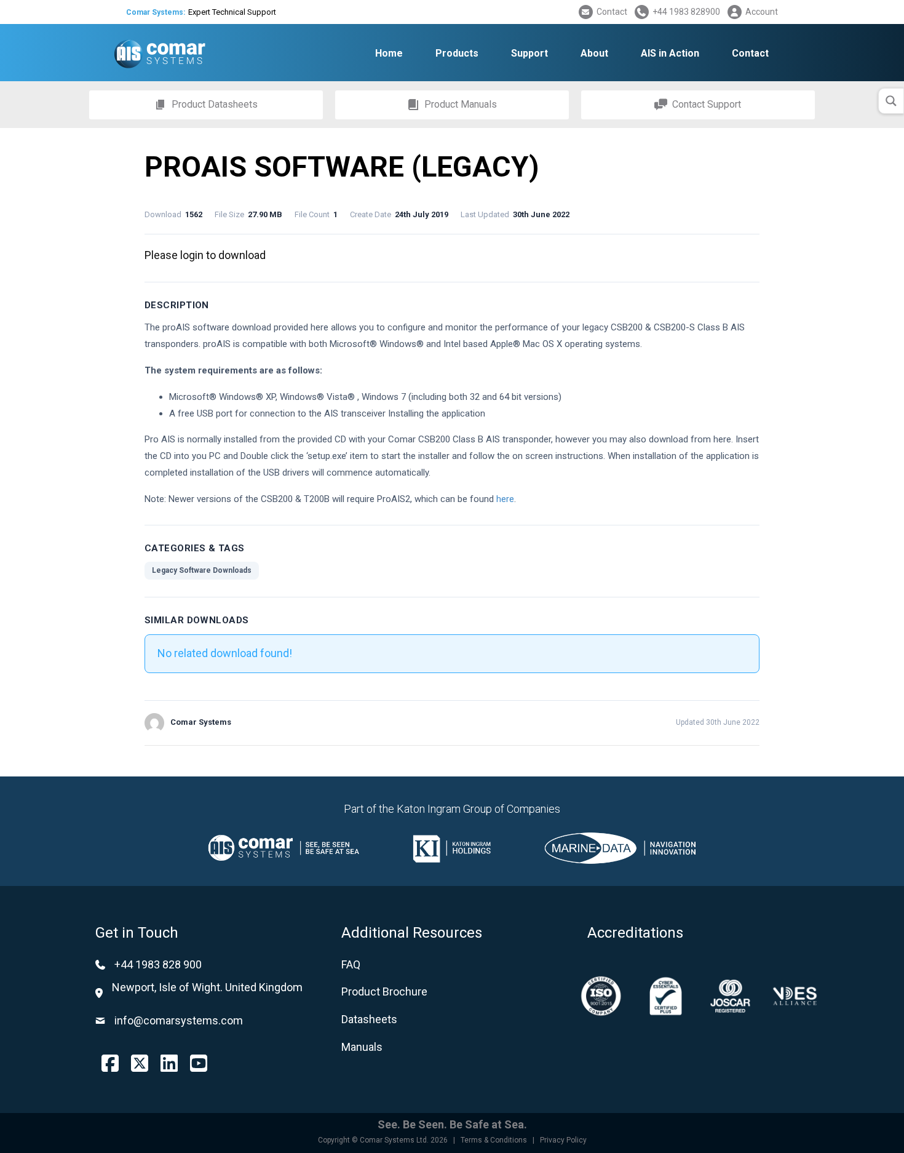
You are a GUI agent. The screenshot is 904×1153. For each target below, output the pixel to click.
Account (761, 12)
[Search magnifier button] (891, 101)
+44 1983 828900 (686, 12)
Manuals (362, 1046)
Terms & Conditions (494, 1140)
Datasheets (369, 1019)
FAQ (350, 964)
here (505, 499)
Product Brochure (384, 991)
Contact (612, 12)
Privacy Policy (563, 1140)
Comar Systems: (155, 12)
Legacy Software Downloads (202, 570)
